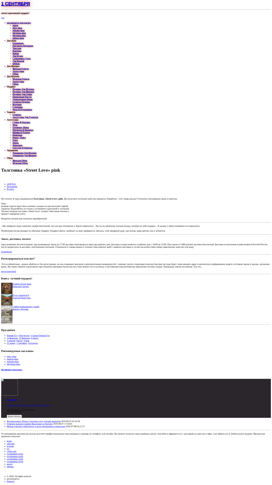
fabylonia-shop (19, 33)
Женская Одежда (20, 68)
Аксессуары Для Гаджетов (25, 117)
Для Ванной (18, 61)
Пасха (19, 340)
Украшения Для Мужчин (24, 153)
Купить (10, 189)
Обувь (15, 74)
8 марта (34, 338)
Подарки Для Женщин (23, 91)
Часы (14, 125)
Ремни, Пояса (19, 137)
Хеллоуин (33, 343)
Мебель (16, 63)
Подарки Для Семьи (22, 94)
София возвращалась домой (25, 306)
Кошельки (17, 135)
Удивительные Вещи (22, 99)
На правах (6, 369)
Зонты (15, 142)
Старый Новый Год (40, 335)
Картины (16, 51)
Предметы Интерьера (22, 46)
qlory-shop (17, 28)
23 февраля (24, 338)
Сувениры (17, 107)
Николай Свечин (20, 286)
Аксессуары (18, 71)
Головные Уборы (20, 127)
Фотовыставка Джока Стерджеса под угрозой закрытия (33, 421)
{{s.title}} (12, 399)
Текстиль (16, 48)
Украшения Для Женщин (24, 155)
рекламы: (17, 369)
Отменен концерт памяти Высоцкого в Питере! (30, 424)
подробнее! (6, 252)
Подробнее (12, 186)
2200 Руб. (11, 184)
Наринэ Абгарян (20, 309)
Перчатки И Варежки (22, 130)
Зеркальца (17, 145)
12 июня (11, 343)
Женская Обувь (19, 160)
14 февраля (12, 338)
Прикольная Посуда (22, 97)
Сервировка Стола (21, 58)
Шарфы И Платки (21, 132)
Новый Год (12, 335)
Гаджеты (16, 114)
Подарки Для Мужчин (23, 89)
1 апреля (11, 340)
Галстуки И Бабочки (22, 148)
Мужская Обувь (20, 163)
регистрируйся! (8, 271)
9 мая (26, 340)
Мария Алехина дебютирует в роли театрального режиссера (36, 426)
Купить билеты (14, 416)
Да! (2, 18)
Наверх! (11, 481)
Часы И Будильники (22, 109)
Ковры (15, 53)
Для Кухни (17, 56)
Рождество (24, 335)
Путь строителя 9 (20, 295)
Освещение (18, 43)
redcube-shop (18, 30)
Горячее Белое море (21, 284)
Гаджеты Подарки (21, 102)
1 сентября (15, 3)
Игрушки (17, 104)
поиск (15, 25)
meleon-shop (18, 38)
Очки (15, 140)
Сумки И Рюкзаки (21, 122)
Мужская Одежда (20, 79)
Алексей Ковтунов (21, 298)
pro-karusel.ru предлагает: (19, 23)
